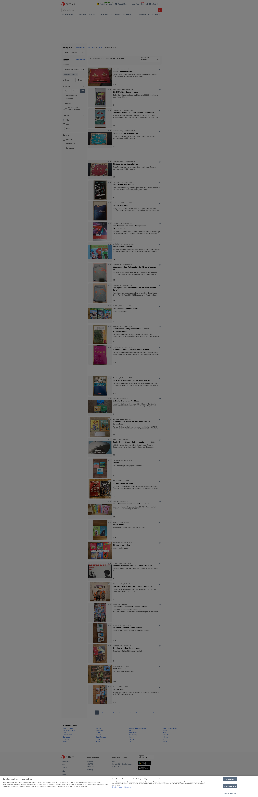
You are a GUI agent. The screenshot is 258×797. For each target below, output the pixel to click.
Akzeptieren (230, 779)
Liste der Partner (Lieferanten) (122, 787)
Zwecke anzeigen (230, 793)
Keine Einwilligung (230, 786)
